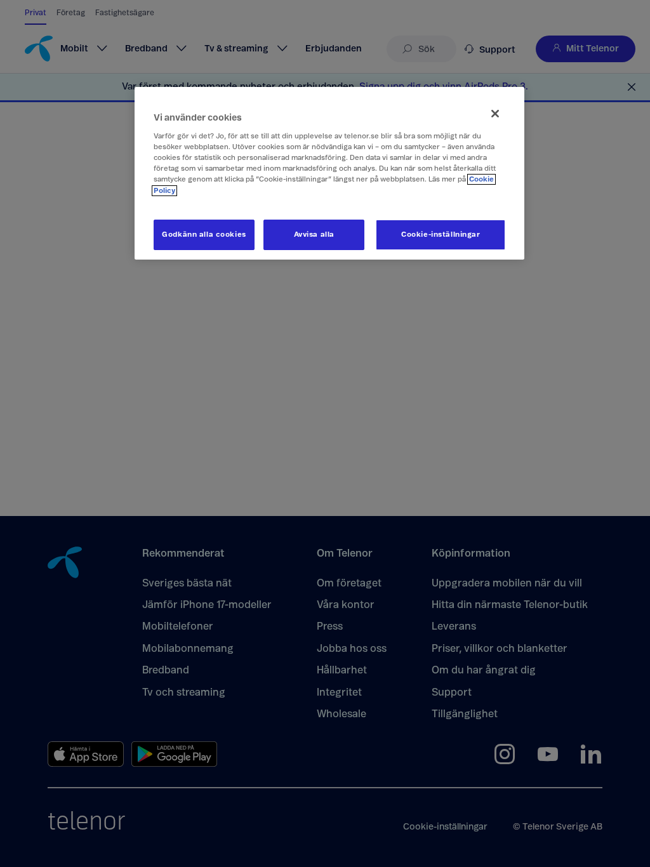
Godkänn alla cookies (204, 234)
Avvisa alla (314, 234)
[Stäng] (495, 114)
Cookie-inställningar (440, 234)
